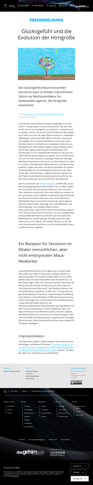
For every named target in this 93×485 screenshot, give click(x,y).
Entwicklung (30, 378)
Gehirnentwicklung (32, 376)
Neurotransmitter (27, 209)
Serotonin (46, 176)
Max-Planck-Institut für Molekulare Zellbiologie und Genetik (43, 114)
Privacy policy (14, 476)
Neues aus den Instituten (12, 371)
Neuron (31, 311)
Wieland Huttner (47, 183)
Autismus (27, 308)
